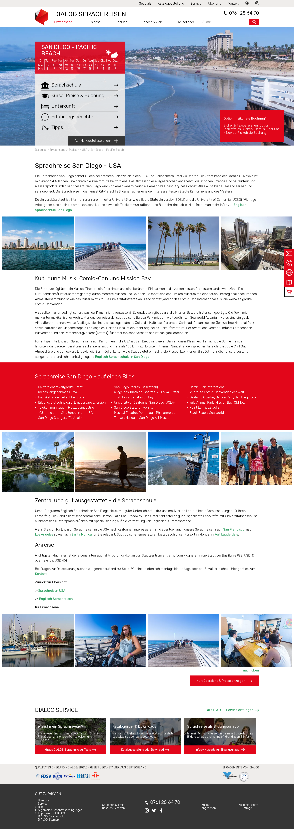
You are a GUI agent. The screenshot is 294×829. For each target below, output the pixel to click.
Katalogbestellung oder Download (142, 749)
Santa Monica (81, 534)
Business (93, 22)
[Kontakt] (289, 253)
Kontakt (233, 3)
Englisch (73, 150)
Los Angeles (44, 534)
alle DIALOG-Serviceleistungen (230, 710)
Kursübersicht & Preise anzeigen (221, 681)
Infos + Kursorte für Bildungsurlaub (217, 749)
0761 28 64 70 (244, 13)
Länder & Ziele (152, 22)
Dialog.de (41, 150)
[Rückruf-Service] (289, 263)
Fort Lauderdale (226, 534)
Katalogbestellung (171, 3)
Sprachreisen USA (51, 591)
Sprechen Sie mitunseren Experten (113, 806)
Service (196, 3)
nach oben (251, 670)
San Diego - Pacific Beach (69, 50)
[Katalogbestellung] (289, 282)
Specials (145, 3)
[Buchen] (289, 291)
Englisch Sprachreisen (56, 599)
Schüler (121, 22)
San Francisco (233, 529)
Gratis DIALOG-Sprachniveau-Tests (68, 749)
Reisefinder (186, 22)
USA (84, 150)
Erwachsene (63, 22)
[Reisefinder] (289, 272)
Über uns (214, 3)
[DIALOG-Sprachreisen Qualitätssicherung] (68, 779)
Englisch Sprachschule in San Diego (122, 357)
